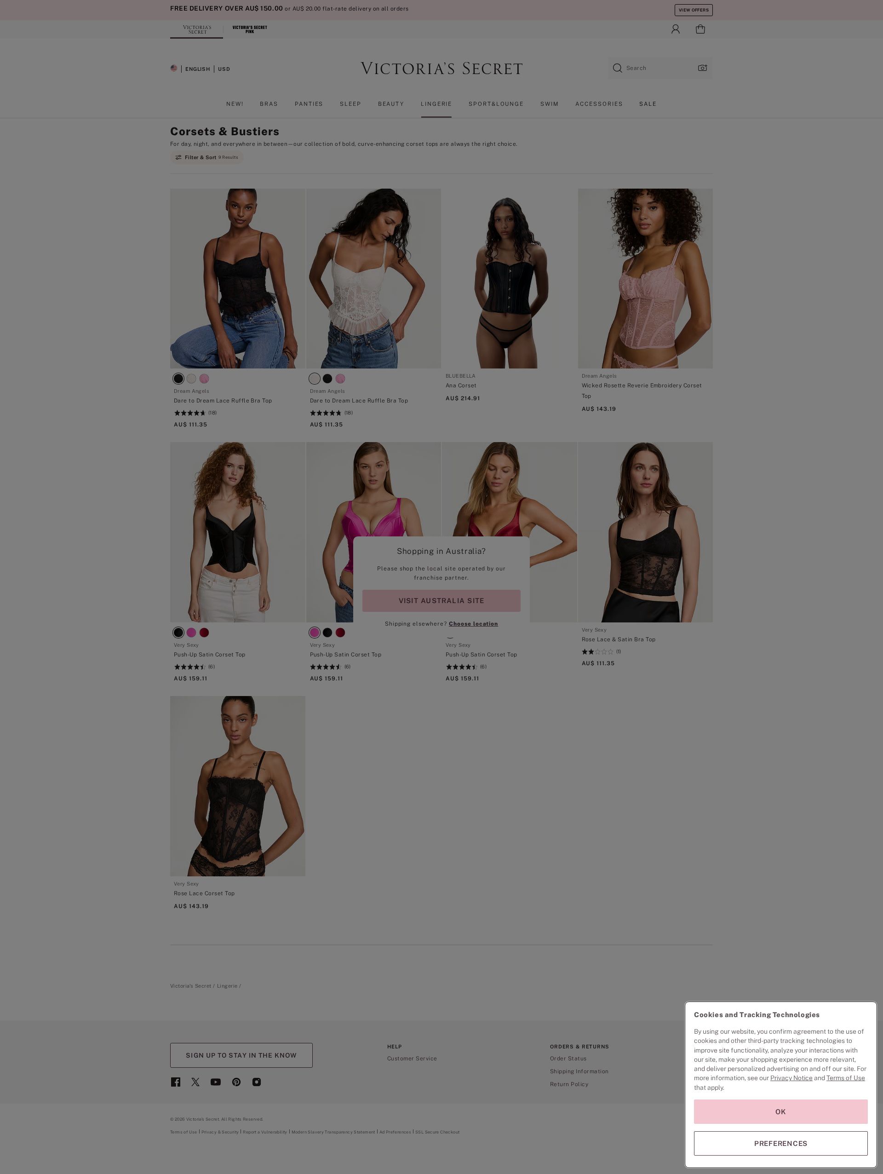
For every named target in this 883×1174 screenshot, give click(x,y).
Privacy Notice (791, 1078)
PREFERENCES (781, 1143)
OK (780, 1112)
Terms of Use (845, 1078)
